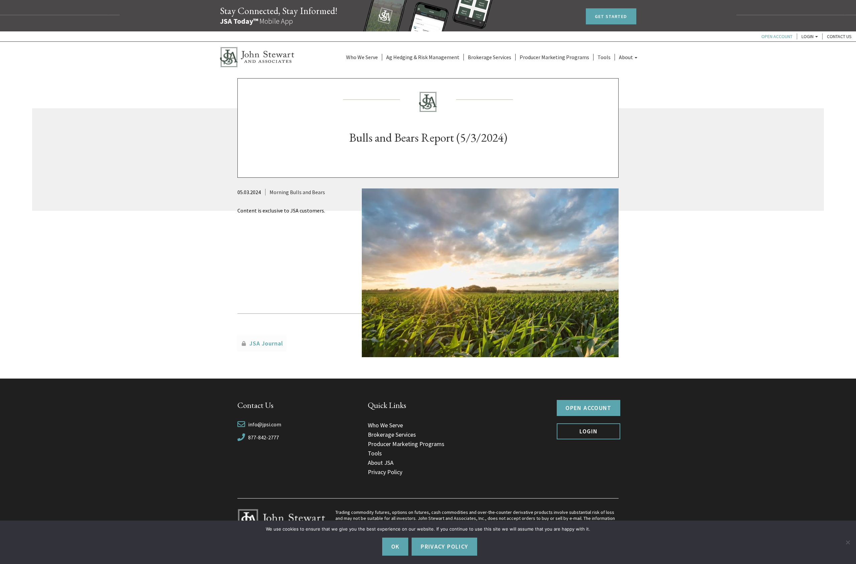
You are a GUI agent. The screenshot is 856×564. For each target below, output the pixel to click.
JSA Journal (266, 343)
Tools (604, 57)
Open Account (776, 36)
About (626, 57)
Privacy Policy (385, 472)
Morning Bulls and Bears (297, 192)
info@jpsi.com (264, 424)
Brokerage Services (489, 57)
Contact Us (839, 36)
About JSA (381, 462)
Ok (395, 546)
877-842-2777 (263, 437)
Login (808, 36)
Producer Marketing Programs (554, 57)
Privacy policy (444, 546)
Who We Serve (362, 57)
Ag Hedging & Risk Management (422, 57)
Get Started (611, 16)
